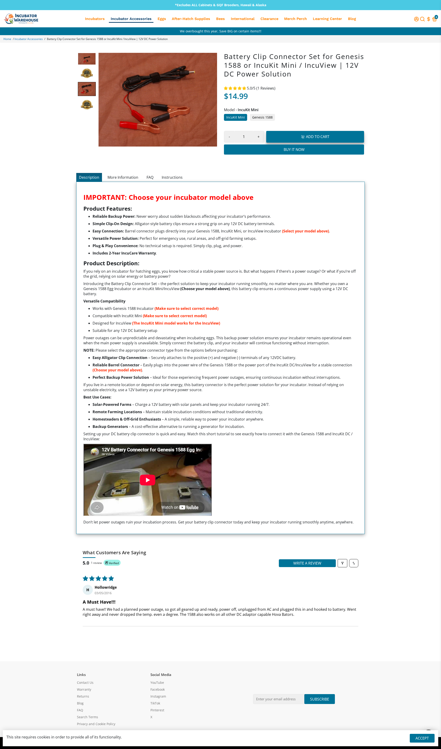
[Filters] (342, 563)
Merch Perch (295, 19)
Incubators (95, 19)
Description (89, 177)
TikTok (155, 703)
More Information (122, 177)
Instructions (172, 177)
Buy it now (294, 149)
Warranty (84, 689)
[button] (235, 88)
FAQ (150, 177)
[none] (87, 59)
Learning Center (327, 19)
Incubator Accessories (131, 19)
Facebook (157, 689)
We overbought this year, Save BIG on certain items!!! (220, 31)
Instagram (158, 696)
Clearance (269, 19)
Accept (422, 738)
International (242, 19)
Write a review (307, 563)
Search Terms (87, 717)
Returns (83, 696)
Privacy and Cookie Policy (96, 724)
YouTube (157, 683)
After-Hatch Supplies (191, 19)
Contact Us (85, 683)
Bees (220, 19)
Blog (352, 19)
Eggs (162, 19)
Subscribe (319, 699)
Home (7, 39)
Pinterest (157, 710)
